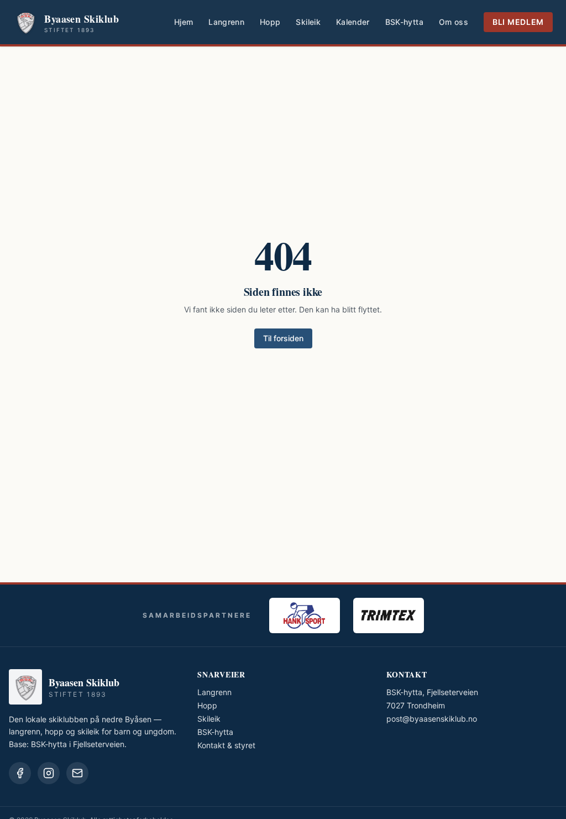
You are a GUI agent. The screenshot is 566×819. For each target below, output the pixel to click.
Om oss (453, 22)
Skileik (308, 22)
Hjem (183, 22)
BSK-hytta (404, 22)
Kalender (353, 22)
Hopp (270, 22)
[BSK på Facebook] (20, 773)
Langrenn (226, 22)
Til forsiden (283, 338)
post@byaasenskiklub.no (431, 718)
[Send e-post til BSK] (77, 773)
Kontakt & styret (226, 745)
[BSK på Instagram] (49, 773)
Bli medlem (518, 22)
